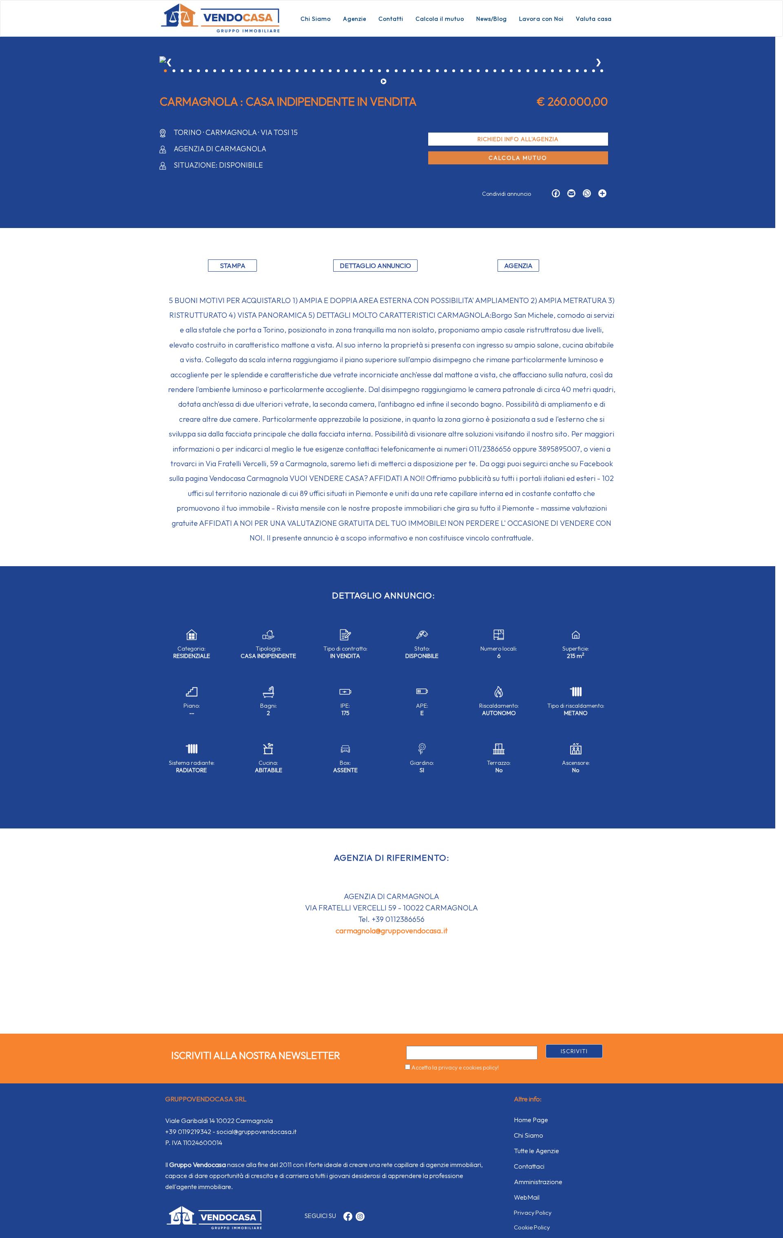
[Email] (569, 194)
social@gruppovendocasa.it (256, 1131)
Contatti (390, 18)
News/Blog (491, 18)
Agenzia (518, 265)
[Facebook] (554, 194)
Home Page (531, 1120)
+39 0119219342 (188, 1131)
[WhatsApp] (585, 194)
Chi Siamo (316, 18)
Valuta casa (594, 18)
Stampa (233, 265)
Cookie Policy (532, 1227)
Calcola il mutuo (440, 18)
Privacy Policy (532, 1212)
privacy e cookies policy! (468, 1067)
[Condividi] (600, 194)
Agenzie (354, 18)
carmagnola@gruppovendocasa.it (392, 930)
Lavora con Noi (541, 18)
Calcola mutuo (518, 158)
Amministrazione (538, 1182)
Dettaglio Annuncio (375, 265)
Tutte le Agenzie (536, 1151)
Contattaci (529, 1166)
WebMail (527, 1197)
